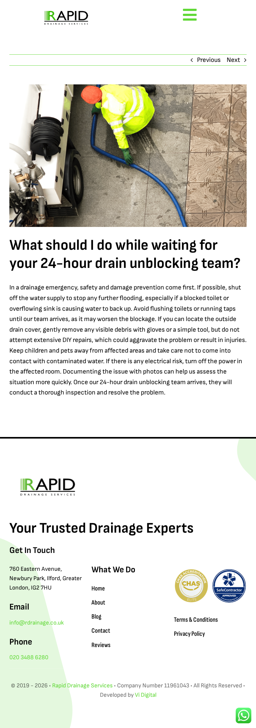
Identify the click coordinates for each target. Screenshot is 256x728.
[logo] (66, 9)
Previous (209, 60)
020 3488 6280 (28, 657)
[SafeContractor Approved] (229, 571)
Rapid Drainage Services (82, 685)
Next (233, 60)
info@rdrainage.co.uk (36, 622)
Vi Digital (145, 695)
